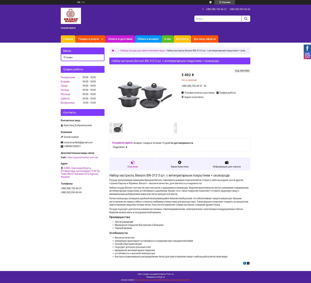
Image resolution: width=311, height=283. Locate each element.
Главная (68, 39)
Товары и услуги (88, 39)
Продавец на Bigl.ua (155, 277)
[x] (248, 263)
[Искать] (245, 19)
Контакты (182, 39)
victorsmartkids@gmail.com (78, 142)
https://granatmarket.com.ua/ (82, 157)
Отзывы (68, 57)
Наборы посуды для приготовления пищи (142, 50)
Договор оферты (205, 39)
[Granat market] (71, 15)
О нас (167, 39)
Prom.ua (170, 274)
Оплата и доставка (120, 39)
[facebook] (244, 263)
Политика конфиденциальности (175, 280)
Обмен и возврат (148, 39)
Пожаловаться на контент (147, 280)
